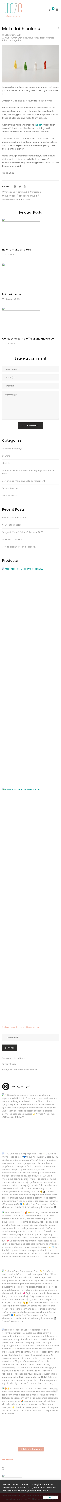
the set (38, 124)
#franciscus (8, 192)
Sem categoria (10, 488)
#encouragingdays (12, 448)
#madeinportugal (27, 195)
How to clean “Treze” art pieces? (19, 546)
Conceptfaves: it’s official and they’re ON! (28, 338)
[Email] (29, 186)
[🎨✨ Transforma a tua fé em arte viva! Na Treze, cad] (30, 1415)
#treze (26, 199)
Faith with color (12, 294)
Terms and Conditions (13, 1058)
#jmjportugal (9, 195)
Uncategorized (15, 40)
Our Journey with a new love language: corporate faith (28, 39)
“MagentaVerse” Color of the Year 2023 (22, 532)
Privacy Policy (9, 1064)
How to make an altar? (16, 249)
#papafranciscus (11, 199)
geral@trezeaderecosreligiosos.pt (19, 1069)
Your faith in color (11, 524)
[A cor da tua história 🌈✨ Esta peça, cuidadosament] (30, 1239)
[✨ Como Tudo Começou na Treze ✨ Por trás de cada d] (30, 1298)
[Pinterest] (25, 186)
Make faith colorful (12, 539)
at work (6, 455)
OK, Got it (51, 1497)
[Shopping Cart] (50, 10)
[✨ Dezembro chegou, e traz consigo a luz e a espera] (30, 1122)
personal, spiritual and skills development (23, 481)
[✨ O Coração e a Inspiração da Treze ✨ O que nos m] (30, 1180)
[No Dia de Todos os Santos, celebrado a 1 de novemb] (30, 1356)
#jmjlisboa (35, 192)
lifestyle (6, 463)
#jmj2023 (22, 192)
